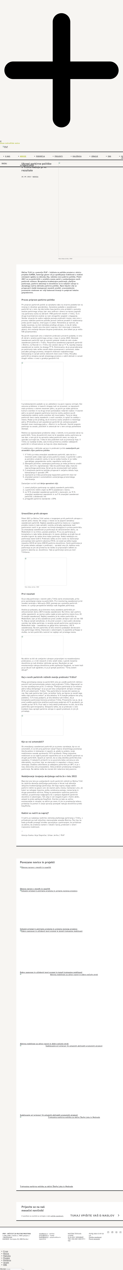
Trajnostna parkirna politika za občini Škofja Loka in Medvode (46, 1186)
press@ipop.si (44, 1235)
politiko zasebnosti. (57, 1216)
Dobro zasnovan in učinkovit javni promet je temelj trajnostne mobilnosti (51, 972)
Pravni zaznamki (94, 1239)
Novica (35, 177)
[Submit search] (23, 1269)
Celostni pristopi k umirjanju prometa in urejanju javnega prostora (48, 929)
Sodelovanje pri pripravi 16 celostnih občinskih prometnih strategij (49, 1115)
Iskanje (3, 1269)
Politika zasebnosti (95, 1237)
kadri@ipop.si (43, 1237)
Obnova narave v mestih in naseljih (35, 888)
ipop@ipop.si (43, 1234)
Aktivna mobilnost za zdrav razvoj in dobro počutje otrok (44, 1043)
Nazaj (4, 163)
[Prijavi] (118, 1215)
